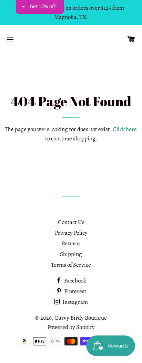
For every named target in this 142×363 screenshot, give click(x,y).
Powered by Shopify (71, 327)
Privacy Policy (71, 233)
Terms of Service (71, 265)
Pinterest (75, 291)
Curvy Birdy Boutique (80, 318)
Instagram (74, 302)
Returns (71, 243)
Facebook (74, 281)
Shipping (71, 254)
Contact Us (71, 222)
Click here (125, 129)
